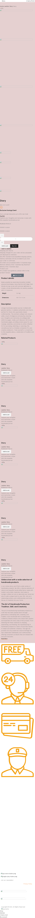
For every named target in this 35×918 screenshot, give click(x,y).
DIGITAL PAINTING (6, 816)
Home (2, 6)
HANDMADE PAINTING (7, 811)
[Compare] (3, 556)
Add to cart (5, 246)
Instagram (4, 854)
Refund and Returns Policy (8, 798)
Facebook (3, 851)
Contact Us (4, 803)
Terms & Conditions (6, 801)
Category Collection (8, 808)
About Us (3, 789)
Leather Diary (8, 6)
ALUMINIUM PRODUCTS (7, 819)
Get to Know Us (6, 786)
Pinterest (3, 863)
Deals (2, 835)
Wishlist (3, 838)
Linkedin (3, 860)
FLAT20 (2, 216)
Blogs (2, 844)
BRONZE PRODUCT (6, 822)
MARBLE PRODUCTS (7, 814)
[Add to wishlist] (13, 556)
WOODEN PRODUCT (6, 825)
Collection (4, 832)
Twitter (3, 857)
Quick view (8, 556)
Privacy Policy (5, 792)
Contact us (4, 865)
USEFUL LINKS (5, 830)
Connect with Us (6, 848)
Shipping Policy (5, 795)
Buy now (14, 246)
